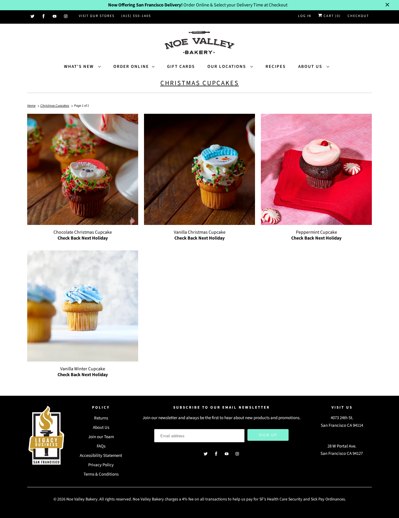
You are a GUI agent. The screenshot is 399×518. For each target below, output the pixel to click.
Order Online (131, 66)
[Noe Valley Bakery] (199, 43)
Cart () (331, 15)
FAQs (101, 446)
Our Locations (227, 66)
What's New (79, 66)
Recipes (276, 66)
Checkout (358, 15)
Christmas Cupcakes (199, 83)
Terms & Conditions (101, 474)
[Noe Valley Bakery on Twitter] (33, 16)
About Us (311, 66)
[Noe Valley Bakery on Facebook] (44, 16)
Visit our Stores (97, 15)
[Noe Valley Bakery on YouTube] (55, 16)
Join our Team (101, 437)
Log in (304, 15)
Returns (101, 418)
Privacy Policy (101, 465)
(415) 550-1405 (136, 15)
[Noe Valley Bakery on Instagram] (66, 16)
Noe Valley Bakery (82, 499)
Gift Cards (181, 66)
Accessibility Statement (101, 455)
